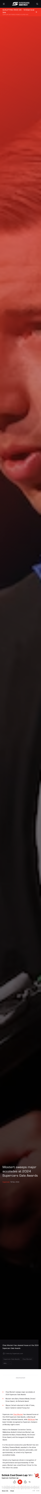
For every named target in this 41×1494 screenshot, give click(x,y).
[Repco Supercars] (20, 4)
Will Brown (31, 1419)
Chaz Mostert (18, 1414)
